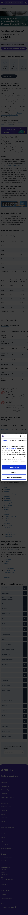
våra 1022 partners (11, 448)
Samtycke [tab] (4, 440)
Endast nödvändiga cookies (14, 477)
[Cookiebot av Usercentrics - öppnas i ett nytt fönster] (19, 436)
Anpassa (13, 472)
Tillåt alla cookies (14, 467)
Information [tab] (12, 440)
